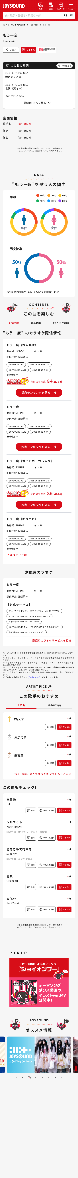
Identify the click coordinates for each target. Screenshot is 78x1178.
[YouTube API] (35, 677)
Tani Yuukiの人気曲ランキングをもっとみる (42, 774)
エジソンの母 (25, 858)
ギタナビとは (18, 555)
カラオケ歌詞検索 (18, 25)
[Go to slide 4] (35, 1077)
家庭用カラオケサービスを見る (51, 640)
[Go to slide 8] (61, 1077)
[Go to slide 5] (42, 1077)
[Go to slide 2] (22, 1077)
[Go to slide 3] (29, 1077)
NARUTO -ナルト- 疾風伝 (32, 831)
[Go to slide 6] (48, 1077)
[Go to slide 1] (16, 1077)
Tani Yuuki (34, 25)
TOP (5, 25)
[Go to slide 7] (55, 1077)
